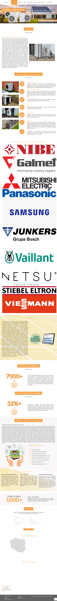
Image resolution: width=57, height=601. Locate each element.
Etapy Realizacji (29, 2)
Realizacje (39, 2)
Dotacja (35, 2)
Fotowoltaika (20, 2)
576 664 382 (50, 2)
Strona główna (14, 2)
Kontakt (43, 2)
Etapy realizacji (37, 596)
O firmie (24, 2)
